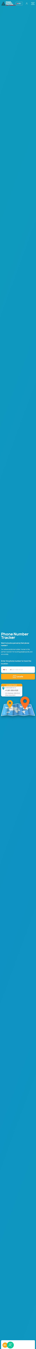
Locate (20, 676)
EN (20, 3)
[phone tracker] (8, 3)
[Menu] (33, 3)
